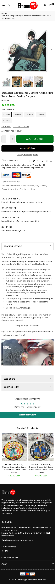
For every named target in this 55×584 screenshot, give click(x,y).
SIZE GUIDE (9, 379)
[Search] (8, 5)
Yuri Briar (31, 189)
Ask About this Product (11, 131)
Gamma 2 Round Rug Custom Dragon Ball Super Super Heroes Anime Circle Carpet (41, 468)
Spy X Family (41, 185)
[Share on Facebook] (30, 161)
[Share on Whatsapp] (47, 161)
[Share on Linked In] (43, 161)
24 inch (6, 114)
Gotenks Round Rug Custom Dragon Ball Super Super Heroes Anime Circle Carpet (14, 468)
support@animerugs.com (17, 540)
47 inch (6, 120)
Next (51, 49)
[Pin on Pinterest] (39, 161)
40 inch (41, 114)
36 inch (29, 114)
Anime (17, 185)
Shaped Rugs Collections (27, 325)
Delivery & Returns (21, 127)
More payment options (27, 154)
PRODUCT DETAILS (13, 246)
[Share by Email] (51, 161)
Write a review (27, 414)
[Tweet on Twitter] (34, 161)
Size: (7, 109)
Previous (3, 49)
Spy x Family (20, 189)
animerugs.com (31, 331)
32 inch (18, 114)
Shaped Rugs (27, 185)
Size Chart (6, 127)
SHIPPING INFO (11, 387)
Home (4, 13)
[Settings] (45, 5)
